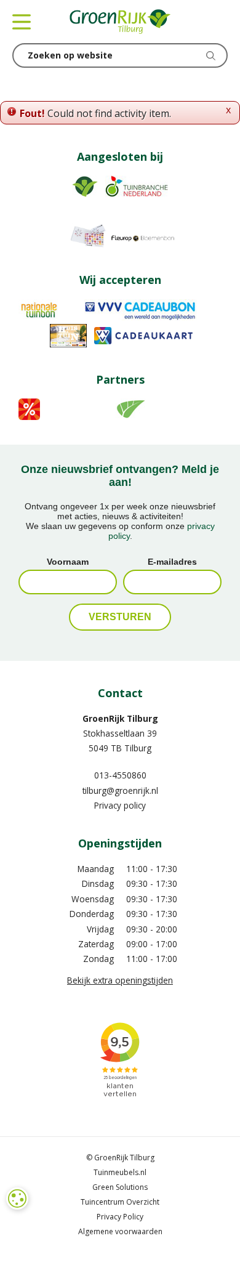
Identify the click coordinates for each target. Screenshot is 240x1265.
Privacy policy (120, 805)
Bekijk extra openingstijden (120, 980)
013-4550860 (120, 775)
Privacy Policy (120, 1216)
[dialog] (17, 1198)
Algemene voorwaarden (120, 1231)
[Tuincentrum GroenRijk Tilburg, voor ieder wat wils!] (120, 21)
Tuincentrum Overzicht (120, 1202)
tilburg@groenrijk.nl (120, 790)
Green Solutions (120, 1187)
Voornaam (68, 562)
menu (21, 21)
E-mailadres (172, 562)
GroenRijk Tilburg (120, 718)
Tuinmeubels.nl (120, 1172)
